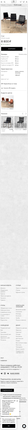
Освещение (5, 325)
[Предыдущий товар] (23, 114)
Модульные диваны (4, 290)
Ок (9, 426)
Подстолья (4, 320)
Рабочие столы (5, 310)
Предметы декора (21, 328)
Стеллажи (19, 311)
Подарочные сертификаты (20, 351)
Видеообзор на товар (10, 83)
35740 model (3, 130)
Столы (3, 305)
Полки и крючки (21, 320)
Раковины (19, 336)
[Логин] (26, 2)
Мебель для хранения (20, 306)
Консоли (18, 316)
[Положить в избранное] (25, 49)
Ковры (18, 340)
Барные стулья (20, 292)
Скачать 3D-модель (9, 88)
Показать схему (23, 54)
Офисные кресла (6, 296)
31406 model (5, 108)
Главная (3, 5)
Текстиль (18, 345)
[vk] (8, 373)
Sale (2, 358)
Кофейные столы (6, 312)
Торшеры (3, 332)
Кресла (3, 294)
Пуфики (3, 300)
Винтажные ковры (21, 343)
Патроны (3, 340)
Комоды (18, 313)
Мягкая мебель (6, 285)
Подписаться (7, 390)
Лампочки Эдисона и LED (5, 337)
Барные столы (5, 318)
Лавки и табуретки (21, 288)
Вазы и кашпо (20, 349)
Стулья (10, 5)
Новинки (4, 360)
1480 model (18, 129)
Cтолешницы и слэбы (5, 315)
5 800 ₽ (25, 129)
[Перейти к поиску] (5, 2)
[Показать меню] (2, 2)
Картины (18, 332)
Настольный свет (6, 334)
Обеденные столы (6, 308)
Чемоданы (19, 347)
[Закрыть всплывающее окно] (17, 401)
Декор (18, 325)
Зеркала (18, 330)
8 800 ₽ (11, 108)
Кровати (3, 298)
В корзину (11, 49)
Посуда (18, 334)
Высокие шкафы (21, 309)
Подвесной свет (5, 328)
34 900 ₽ (11, 130)
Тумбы (18, 318)
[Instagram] (5, 373)
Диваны (3, 288)
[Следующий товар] (26, 114)
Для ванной (19, 338)
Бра (2, 330)
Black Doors (14, 373)
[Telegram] (2, 373)
